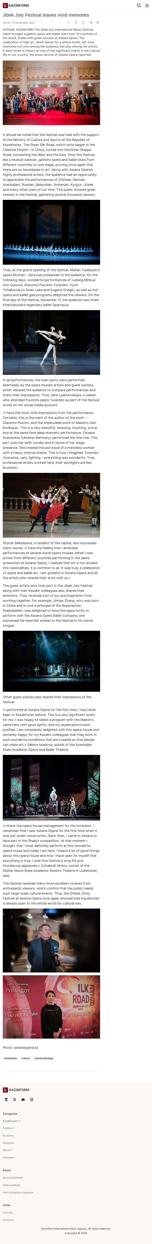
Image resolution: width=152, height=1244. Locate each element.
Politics (7, 1128)
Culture (26, 1058)
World (6, 1150)
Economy (8, 1135)
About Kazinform (13, 1177)
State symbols (11, 1185)
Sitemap (8, 1212)
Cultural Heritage (44, 1058)
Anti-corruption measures (18, 1192)
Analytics (8, 1142)
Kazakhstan (10, 1058)
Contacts (8, 1219)
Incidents (8, 1157)
